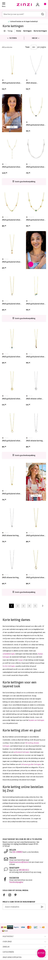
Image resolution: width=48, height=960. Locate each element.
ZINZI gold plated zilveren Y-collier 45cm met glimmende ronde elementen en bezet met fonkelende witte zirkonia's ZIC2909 (12, 167)
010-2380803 (17, 852)
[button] (2, 80)
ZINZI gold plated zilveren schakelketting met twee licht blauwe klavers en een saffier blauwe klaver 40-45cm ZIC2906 (36, 125)
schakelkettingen (9, 654)
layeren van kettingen (36, 720)
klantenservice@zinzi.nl (19, 862)
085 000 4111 (24, 870)
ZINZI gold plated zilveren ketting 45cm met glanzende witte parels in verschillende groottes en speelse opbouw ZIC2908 (36, 167)
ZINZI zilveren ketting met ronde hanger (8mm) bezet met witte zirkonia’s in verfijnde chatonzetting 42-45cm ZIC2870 (11, 577)
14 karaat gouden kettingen (31, 764)
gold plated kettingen (21, 752)
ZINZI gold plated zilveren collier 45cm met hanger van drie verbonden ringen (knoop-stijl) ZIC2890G (12, 399)
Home (18, 31)
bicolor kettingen (9, 666)
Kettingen (27, 31)
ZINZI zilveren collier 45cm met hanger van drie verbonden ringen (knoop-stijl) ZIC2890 (36, 399)
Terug (9, 31)
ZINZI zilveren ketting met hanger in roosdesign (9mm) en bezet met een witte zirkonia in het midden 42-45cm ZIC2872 (12, 535)
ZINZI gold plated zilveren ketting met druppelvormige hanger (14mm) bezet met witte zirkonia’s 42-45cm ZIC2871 (36, 535)
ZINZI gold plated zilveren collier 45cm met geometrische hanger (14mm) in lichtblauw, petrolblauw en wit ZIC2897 (36, 304)
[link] (37, 4)
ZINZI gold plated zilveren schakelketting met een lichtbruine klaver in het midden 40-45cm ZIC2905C (12, 83)
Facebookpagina (16, 882)
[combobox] (24, 14)
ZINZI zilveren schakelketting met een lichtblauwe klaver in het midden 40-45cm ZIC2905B (35, 83)
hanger (20, 660)
